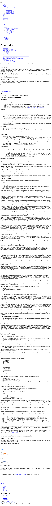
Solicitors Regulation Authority (20, 474)
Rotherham (5, 499)
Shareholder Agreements (10, 13)
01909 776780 (3, 86)
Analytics (7, 51)
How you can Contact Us (8, 49)
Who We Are (5, 48)
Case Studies (5, 18)
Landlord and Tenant (10, 12)
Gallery (4, 16)
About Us (5, 5)
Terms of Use (3, 504)
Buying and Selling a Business (12, 7)
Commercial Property (10, 8)
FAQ (4, 14)
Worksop (5, 498)
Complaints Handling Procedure (20, 504)
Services (4, 6)
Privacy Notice (10, 504)
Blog (4, 15)
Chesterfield (5, 495)
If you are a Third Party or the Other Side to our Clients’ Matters (16, 56)
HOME (2, 483)
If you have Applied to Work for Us (10, 57)
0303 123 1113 (15, 432)
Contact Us (5, 19)
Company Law (9, 10)
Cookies (7, 52)
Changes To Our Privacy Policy (9, 61)
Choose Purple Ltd (9, 501)
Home (4, 4)
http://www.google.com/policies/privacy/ (36, 107)
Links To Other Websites (8, 60)
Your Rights (5, 59)
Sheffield (5, 496)
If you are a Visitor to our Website (10, 50)
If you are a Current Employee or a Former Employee (13, 58)
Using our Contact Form (8, 53)
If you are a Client (6, 54)
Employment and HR (10, 11)
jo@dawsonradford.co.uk (6, 91)
